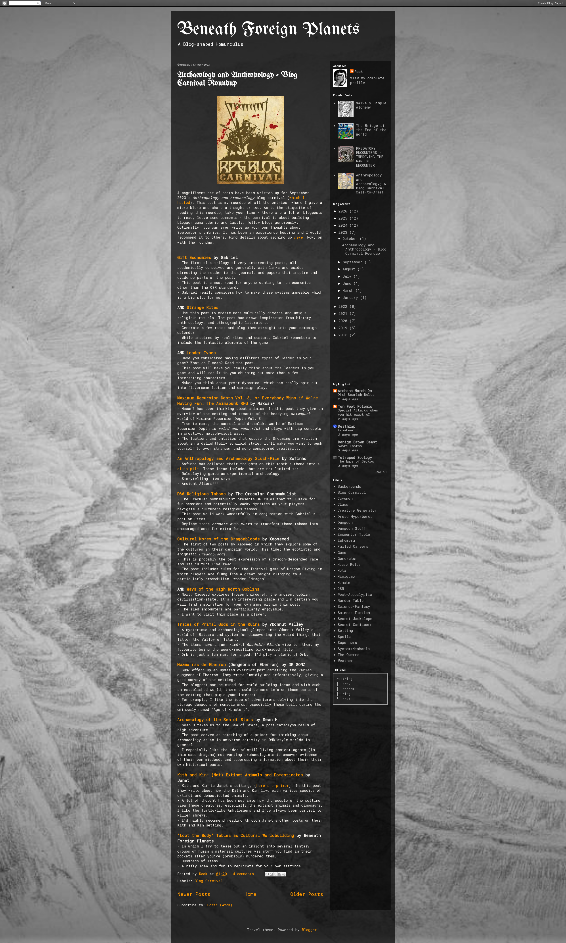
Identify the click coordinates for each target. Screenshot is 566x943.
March (349, 290)
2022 (344, 306)
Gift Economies (194, 257)
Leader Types (201, 352)
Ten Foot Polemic (355, 406)
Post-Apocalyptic (355, 594)
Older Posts (306, 894)
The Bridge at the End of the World (371, 129)
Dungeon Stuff (351, 528)
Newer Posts (193, 894)
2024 (344, 225)
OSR (341, 588)
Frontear (346, 430)
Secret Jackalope (355, 618)
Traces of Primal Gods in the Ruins (218, 624)
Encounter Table (354, 534)
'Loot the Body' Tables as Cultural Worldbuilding (235, 835)
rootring (344, 679)
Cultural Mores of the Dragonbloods (218, 538)
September (354, 262)
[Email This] (267, 874)
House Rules (349, 564)
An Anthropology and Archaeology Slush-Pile (228, 458)
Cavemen (345, 498)
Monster (345, 582)
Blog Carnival (209, 880)
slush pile (188, 468)
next (346, 699)
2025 (344, 218)
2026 (344, 211)
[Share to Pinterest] (284, 874)
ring (346, 694)
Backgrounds (349, 486)
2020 (344, 320)
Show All (381, 472)
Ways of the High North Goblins (223, 589)
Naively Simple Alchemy (371, 105)
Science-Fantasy (354, 606)
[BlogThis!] (271, 874)
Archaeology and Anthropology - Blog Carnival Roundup (364, 249)
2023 (344, 232)
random (348, 689)
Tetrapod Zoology (355, 457)
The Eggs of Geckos (356, 461)
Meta (342, 570)
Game (342, 552)
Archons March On (355, 390)
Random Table (351, 600)
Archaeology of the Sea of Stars (215, 719)
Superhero (347, 642)
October (351, 238)
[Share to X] (275, 874)
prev (346, 684)
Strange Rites (202, 307)
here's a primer (272, 785)
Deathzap (346, 426)
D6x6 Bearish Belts (356, 394)
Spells (344, 636)
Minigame (346, 576)
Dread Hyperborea (355, 516)
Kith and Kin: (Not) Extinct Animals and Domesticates (240, 774)
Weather (345, 660)
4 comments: (245, 873)
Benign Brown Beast (357, 442)
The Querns (348, 654)
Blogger (309, 929)
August (350, 269)
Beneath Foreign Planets (268, 29)
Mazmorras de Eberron (201, 664)
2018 (344, 335)
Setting (345, 630)
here (298, 237)
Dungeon (345, 522)
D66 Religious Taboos (201, 493)
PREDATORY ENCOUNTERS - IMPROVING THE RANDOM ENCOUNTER (369, 157)
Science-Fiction (354, 612)
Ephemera (346, 540)
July (348, 276)
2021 (344, 313)
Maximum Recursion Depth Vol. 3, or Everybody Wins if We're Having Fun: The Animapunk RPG (247, 400)
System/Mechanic (354, 648)
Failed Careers (353, 546)
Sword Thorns (350, 446)
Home (250, 894)
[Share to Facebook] (279, 874)
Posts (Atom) (219, 905)
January (351, 297)
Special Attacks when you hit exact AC (358, 412)
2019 (344, 327)
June (348, 283)
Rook (358, 71)
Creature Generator (357, 510)
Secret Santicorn (355, 624)
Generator (347, 558)
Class (343, 504)
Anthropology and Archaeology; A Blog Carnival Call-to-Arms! (371, 183)
